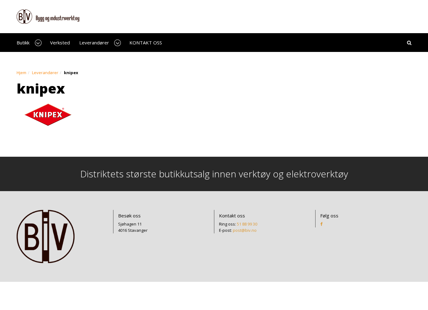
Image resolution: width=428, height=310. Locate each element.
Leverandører (94, 42)
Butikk (23, 42)
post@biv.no (245, 230)
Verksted (60, 42)
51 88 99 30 (247, 224)
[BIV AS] (48, 16)
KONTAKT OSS (145, 42)
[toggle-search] (409, 42)
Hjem (21, 72)
